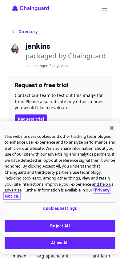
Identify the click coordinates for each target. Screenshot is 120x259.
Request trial (31, 119)
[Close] (111, 128)
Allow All (60, 242)
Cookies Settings (60, 208)
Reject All (60, 226)
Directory (28, 31)
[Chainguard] (30, 8)
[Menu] (104, 8)
